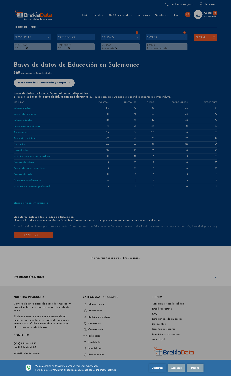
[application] (115, 368)
